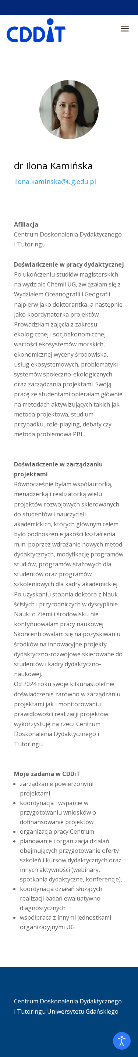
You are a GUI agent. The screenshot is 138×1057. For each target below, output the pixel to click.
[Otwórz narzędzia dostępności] (122, 1041)
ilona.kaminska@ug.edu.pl (55, 181)
